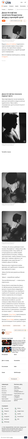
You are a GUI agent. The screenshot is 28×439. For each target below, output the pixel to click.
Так (25, 437)
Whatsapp (6, 422)
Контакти (4, 390)
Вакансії (4, 388)
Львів (3, 372)
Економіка (23, 6)
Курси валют (5, 399)
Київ (15, 366)
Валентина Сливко (8, 333)
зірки (25, 325)
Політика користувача (17, 387)
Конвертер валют (6, 401)
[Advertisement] (14, 76)
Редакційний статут (19, 393)
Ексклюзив (5, 366)
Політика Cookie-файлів (18, 399)
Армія (16, 6)
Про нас (4, 386)
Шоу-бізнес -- (11, 9)
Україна (5, 6)
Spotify (19, 413)
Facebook (6, 419)
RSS (18, 419)
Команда (4, 397)
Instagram (5, 57)
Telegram (6, 411)
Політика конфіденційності (18, 390)
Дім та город (5, 360)
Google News (20, 411)
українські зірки (16, 325)
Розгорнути (14, 379)
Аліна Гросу (12, 314)
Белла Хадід (10, 319)
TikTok (19, 408)
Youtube (6, 408)
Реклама (4, 392)
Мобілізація (17, 372)
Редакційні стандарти (17, 396)
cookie (11, 437)
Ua (21, 2)
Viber (5, 413)
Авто (15, 354)
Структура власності (7, 394)
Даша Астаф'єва (11, 44)
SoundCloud (20, 416)
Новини (11, 6)
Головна (3, 9)
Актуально (5, 354)
